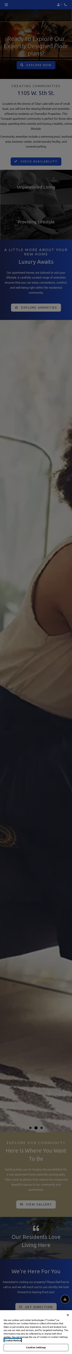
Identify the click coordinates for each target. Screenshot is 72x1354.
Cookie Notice (13, 1340)
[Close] (68, 1315)
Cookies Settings (36, 1347)
